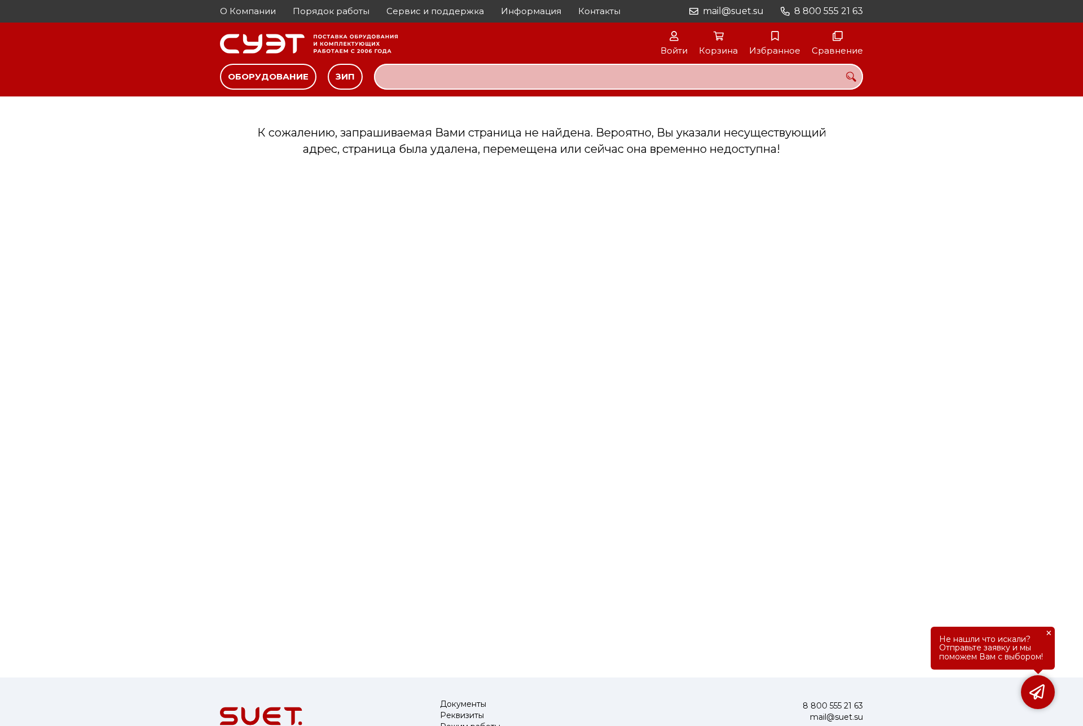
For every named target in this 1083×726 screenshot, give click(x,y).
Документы (463, 704)
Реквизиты (462, 715)
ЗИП (345, 76)
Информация (531, 11)
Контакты (599, 11)
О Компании (248, 11)
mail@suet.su (733, 11)
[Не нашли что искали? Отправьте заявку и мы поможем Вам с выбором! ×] (1038, 692)
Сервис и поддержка (435, 11)
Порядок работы (331, 11)
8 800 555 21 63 (828, 11)
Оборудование (268, 76)
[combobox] (618, 77)
